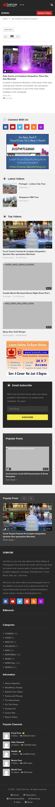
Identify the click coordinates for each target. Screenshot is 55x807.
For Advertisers (12, 700)
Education (31, 795)
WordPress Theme (13, 687)
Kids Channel (17, 742)
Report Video (11, 717)
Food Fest (16, 733)
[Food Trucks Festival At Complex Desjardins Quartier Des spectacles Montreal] (27, 235)
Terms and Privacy (14, 696)
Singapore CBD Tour (29, 197)
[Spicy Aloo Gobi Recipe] (27, 315)
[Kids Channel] (6, 744)
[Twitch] (41, 127)
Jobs (18, 802)
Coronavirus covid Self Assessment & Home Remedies (27, 475)
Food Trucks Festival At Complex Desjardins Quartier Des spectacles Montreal (24, 535)
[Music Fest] (6, 763)
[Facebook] (5, 127)
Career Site (10, 713)
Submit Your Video (14, 692)
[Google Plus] (27, 127)
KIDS (7, 650)
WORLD (8, 667)
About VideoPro (12, 683)
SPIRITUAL (10, 663)
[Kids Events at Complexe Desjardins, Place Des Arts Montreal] (27, 59)
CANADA (9, 633)
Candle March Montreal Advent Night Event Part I (26, 293)
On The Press (11, 704)
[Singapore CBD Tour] (10, 201)
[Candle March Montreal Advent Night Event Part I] (27, 276)
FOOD (8, 638)
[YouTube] (13, 127)
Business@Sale (16, 798)
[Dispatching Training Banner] (27, 168)
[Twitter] (20, 127)
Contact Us (10, 708)
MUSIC (8, 659)
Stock (30, 802)
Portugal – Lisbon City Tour (32, 184)
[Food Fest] (6, 735)
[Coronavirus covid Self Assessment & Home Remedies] (27, 459)
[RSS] (34, 127)
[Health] (6, 754)
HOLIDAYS (10, 646)
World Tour (16, 769)
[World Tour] (6, 772)
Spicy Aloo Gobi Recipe (14, 332)
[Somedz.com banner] (27, 375)
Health (14, 751)
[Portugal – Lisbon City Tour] (10, 188)
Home (5, 19)
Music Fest (16, 760)
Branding (35, 798)
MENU (6, 13)
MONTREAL (10, 654)
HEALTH (9, 642)
